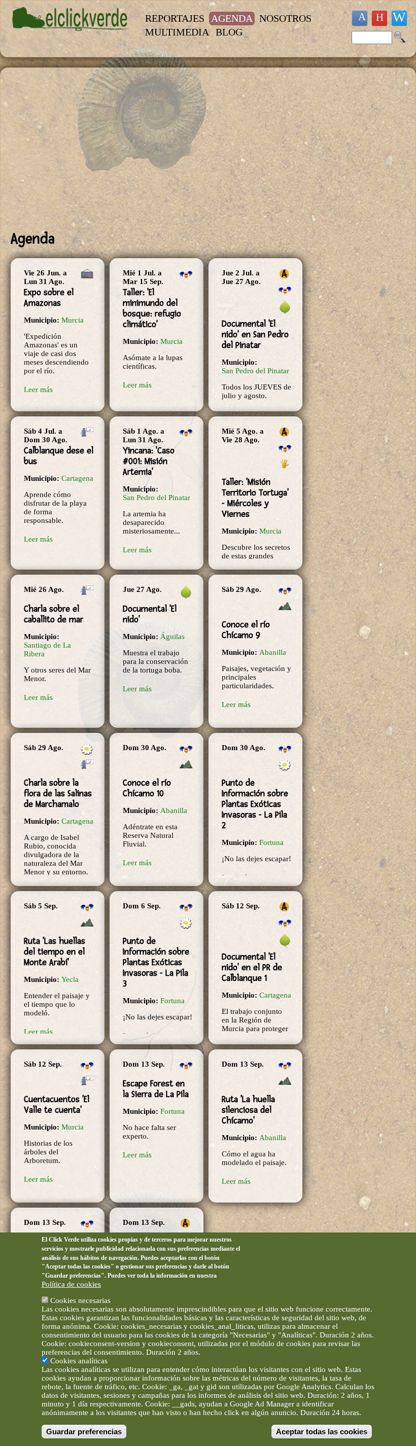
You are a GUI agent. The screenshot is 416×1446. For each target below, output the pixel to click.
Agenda (232, 18)
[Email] (399, 18)
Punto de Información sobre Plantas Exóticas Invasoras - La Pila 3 (156, 962)
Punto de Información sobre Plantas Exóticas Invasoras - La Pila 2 (255, 804)
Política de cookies (71, 1284)
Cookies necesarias (80, 1300)
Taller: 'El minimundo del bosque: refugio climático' (152, 308)
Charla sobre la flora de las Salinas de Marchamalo (58, 793)
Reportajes (174, 18)
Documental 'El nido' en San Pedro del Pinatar (255, 334)
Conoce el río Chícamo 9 (246, 630)
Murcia (72, 320)
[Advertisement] (157, 149)
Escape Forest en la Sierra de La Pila (156, 1089)
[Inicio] (71, 36)
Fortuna (271, 842)
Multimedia (177, 32)
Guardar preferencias (84, 1431)
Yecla (70, 979)
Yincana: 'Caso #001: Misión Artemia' (149, 461)
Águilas (172, 636)
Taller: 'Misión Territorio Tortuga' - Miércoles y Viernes (255, 498)
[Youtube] (379, 18)
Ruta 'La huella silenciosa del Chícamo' (248, 1110)
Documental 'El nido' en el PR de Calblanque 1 (252, 967)
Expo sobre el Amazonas (49, 297)
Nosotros (285, 18)
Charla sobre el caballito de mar (53, 614)
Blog (229, 32)
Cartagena (77, 478)
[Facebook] (359, 18)
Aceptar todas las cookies (321, 1431)
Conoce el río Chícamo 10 (147, 788)
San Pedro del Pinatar (255, 371)
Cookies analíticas (79, 1361)
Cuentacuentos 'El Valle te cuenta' (56, 1104)
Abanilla (272, 652)
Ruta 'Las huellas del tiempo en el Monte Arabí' (54, 952)
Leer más (38, 389)
